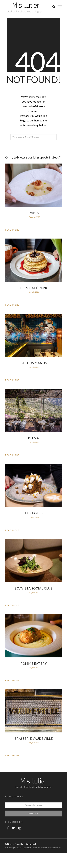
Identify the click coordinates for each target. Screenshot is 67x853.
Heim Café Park (33, 288)
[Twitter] (13, 828)
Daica (33, 213)
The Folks (34, 513)
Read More (12, 230)
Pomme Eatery (33, 663)
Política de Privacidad (14, 844)
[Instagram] (19, 828)
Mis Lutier (26, 847)
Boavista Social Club (33, 588)
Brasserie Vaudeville (33, 738)
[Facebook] (8, 828)
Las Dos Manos (33, 363)
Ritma (33, 438)
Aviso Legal (31, 844)
